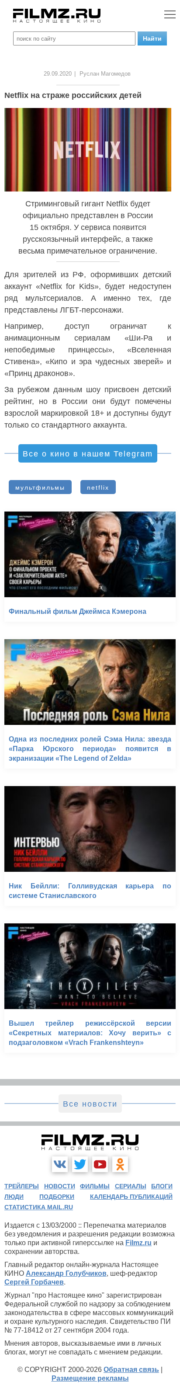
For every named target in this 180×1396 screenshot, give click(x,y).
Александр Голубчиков (66, 1273)
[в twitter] (80, 1164)
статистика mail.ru (38, 1207)
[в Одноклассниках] (120, 1164)
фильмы (95, 1186)
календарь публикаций (131, 1196)
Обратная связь (131, 1369)
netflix (98, 487)
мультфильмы (40, 487)
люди (14, 1196)
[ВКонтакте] (60, 1164)
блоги (162, 1186)
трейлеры (21, 1186)
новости (59, 1186)
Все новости (90, 1104)
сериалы (130, 1186)
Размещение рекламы (90, 1378)
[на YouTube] (100, 1164)
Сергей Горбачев (34, 1282)
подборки (56, 1196)
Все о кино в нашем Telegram (88, 453)
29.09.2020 (58, 73)
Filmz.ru (138, 1242)
